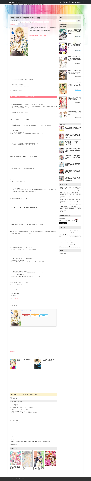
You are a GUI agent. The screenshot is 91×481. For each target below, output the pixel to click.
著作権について (63, 253)
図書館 (43, 315)
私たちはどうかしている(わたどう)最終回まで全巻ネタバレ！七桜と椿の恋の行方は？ (74, 98)
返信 (12, 415)
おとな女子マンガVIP (16, 479)
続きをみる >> (78, 36)
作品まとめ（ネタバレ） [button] (77, 2)
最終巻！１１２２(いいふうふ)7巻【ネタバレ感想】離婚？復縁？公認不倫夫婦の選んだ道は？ (74, 45)
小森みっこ (47, 22)
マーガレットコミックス (14, 22)
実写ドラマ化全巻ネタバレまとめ (67, 240)
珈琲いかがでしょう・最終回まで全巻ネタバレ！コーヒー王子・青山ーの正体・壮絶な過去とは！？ (74, 85)
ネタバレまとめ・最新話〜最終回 (68, 230)
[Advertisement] (45, 10)
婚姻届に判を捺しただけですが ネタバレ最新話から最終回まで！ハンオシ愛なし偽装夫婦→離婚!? (74, 59)
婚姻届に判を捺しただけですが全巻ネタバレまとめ (70, 237)
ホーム (61, 2)
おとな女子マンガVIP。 (15, 2)
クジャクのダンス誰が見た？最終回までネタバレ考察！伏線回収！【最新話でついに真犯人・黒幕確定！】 (74, 31)
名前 (11, 436)
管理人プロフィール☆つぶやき (67, 244)
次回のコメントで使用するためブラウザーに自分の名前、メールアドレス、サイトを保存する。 (31, 441)
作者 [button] (67, 2)
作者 (32, 22)
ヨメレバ (26, 311)
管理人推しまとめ (64, 246)
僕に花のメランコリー (39, 22)
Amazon (26, 315)
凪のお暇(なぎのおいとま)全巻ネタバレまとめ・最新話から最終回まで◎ (74, 113)
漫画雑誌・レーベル (14, 24)
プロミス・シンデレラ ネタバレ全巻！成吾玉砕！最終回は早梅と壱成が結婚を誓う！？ (74, 72)
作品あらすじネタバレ (25, 22)
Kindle (35, 315)
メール (12, 439)
